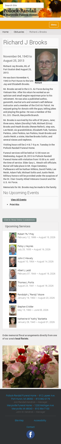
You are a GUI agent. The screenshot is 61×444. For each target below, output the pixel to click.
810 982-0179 (43, 398)
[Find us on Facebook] (30, 434)
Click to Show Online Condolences (19, 220)
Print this (14, 204)
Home (5, 31)
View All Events (18, 199)
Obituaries (19, 31)
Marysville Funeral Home (19, 405)
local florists (21, 338)
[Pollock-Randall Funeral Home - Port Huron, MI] (27, 10)
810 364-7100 (42, 408)
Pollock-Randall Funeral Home (21, 395)
